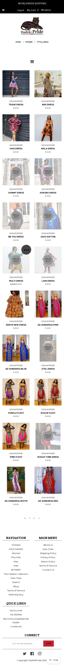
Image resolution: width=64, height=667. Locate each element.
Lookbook (16, 626)
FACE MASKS (16, 549)
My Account (16, 610)
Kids (16, 565)
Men (16, 561)
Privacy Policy (48, 557)
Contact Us (48, 569)
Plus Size (16, 557)
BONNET (16, 569)
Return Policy (48, 561)
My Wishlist (16, 614)
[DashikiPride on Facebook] (32, 654)
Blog (16, 586)
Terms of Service (16, 590)
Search (16, 582)
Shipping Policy (48, 553)
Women (28, 42)
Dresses (16, 545)
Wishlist (46, 10)
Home (18, 42)
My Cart (33, 10)
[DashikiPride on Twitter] (24, 654)
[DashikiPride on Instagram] (39, 654)
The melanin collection (16, 574)
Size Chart (16, 578)
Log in (20, 10)
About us (48, 545)
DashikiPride (35, 660)
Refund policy (16, 594)
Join (48, 643)
